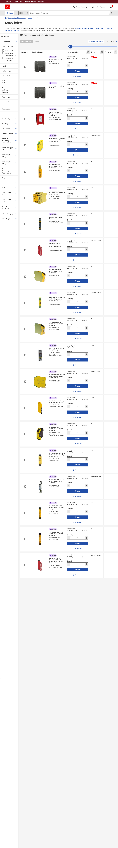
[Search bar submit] (111, 13)
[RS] (7, 7)
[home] (5, 18)
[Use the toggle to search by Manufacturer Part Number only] (27, 13)
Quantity (70, 62)
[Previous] (107, 41)
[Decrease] (68, 65)
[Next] (116, 41)
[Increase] (86, 65)
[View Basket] (110, 7)
